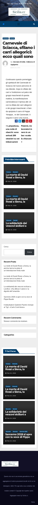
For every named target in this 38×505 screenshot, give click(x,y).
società (12, 38)
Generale (5, 38)
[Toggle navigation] (19, 24)
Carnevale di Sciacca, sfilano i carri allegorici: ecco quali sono (19, 50)
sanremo (15, 431)
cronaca (8, 172)
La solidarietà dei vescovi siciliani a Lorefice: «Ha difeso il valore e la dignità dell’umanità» (17, 289)
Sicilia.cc (25, 495)
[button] (34, 24)
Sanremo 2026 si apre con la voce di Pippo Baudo (18, 437)
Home (33, 502)
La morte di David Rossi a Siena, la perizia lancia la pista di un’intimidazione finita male (17, 268)
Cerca (6, 247)
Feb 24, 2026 (12, 181)
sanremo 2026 (23, 431)
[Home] (3, 24)
